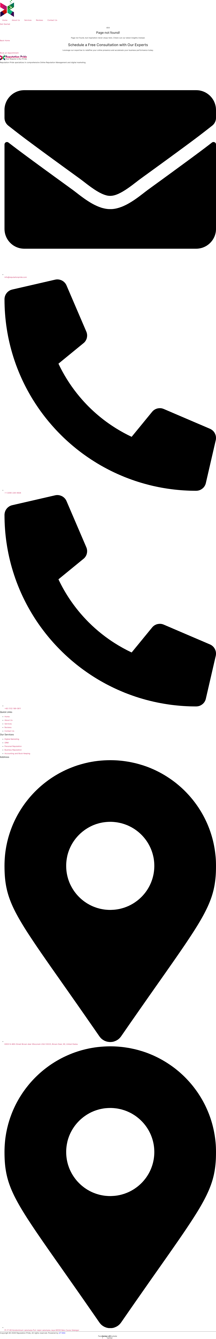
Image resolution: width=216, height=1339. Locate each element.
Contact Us (52, 20)
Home (4, 20)
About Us (16, 20)
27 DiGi (62, 1333)
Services (28, 20)
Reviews (39, 20)
